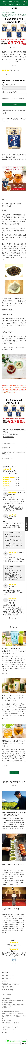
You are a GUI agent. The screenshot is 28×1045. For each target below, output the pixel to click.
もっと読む (5, 673)
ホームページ (4, 11)
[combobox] (23, 1043)
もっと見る (14, 772)
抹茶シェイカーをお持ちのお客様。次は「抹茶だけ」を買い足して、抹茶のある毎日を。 (13, 698)
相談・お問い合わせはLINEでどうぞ (17, 1041)
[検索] (23, 8)
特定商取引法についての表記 (10, 984)
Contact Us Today (7, 990)
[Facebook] (2, 1032)
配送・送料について (8, 975)
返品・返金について (8, 978)
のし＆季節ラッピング (8, 85)
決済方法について (6, 447)
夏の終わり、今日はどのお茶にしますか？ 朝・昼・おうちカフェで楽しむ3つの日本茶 (14, 651)
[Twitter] (6, 1032)
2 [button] (12, 618)
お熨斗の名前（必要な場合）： (11, 92)
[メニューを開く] (2, 8)
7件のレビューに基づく (10, 471)
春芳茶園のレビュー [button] (26, 524)
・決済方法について (8, 1029)
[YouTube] (13, 1032)
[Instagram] (9, 1032)
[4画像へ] (14, 47)
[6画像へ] (17, 47)
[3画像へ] (13, 47)
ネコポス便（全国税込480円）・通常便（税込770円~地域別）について (14, 453)
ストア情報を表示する (8, 436)
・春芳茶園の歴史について (10, 1027)
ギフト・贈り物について (7, 458)
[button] (6, 70)
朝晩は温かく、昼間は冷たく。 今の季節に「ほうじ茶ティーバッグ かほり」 (13, 743)
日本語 (22, 1043)
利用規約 (4, 981)
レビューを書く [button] (14, 473)
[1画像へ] (10, 47)
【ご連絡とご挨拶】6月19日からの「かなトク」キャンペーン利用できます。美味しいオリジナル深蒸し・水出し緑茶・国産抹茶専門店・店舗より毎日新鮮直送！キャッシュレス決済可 (14, 3)
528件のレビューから (14, 945)
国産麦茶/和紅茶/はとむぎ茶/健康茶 (8, 12)
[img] (12, 492)
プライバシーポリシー (8, 987)
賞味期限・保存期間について (8, 443)
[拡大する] (25, 20)
